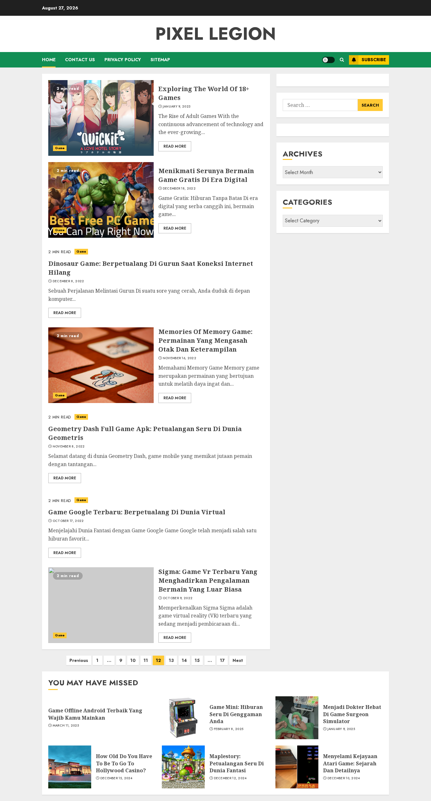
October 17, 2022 (68, 521)
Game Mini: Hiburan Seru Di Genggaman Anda (236, 714)
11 (146, 660)
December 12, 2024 (230, 778)
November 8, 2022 (69, 446)
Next (238, 660)
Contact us (80, 59)
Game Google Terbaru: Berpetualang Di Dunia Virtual (136, 512)
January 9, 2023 (177, 106)
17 (222, 660)
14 (184, 660)
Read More (174, 146)
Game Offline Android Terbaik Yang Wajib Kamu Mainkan (95, 714)
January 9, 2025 (341, 729)
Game (60, 148)
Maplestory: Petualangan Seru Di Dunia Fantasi (237, 763)
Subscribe (374, 59)
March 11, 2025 (66, 725)
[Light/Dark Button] (328, 60)
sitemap (160, 59)
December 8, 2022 (68, 281)
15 (197, 660)
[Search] (342, 60)
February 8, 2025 (229, 729)
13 (171, 660)
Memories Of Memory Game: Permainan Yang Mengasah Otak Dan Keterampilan (205, 340)
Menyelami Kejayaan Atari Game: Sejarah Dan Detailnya (350, 763)
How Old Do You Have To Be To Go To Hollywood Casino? (124, 763)
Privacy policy (122, 59)
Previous (78, 660)
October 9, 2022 (178, 598)
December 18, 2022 (179, 188)
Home (49, 59)
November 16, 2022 (179, 358)
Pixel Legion (215, 33)
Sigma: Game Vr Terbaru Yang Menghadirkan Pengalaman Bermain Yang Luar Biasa (207, 580)
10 (133, 660)
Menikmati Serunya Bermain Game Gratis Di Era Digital (206, 175)
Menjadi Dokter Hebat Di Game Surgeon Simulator (352, 714)
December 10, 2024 (344, 778)
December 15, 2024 (116, 778)
